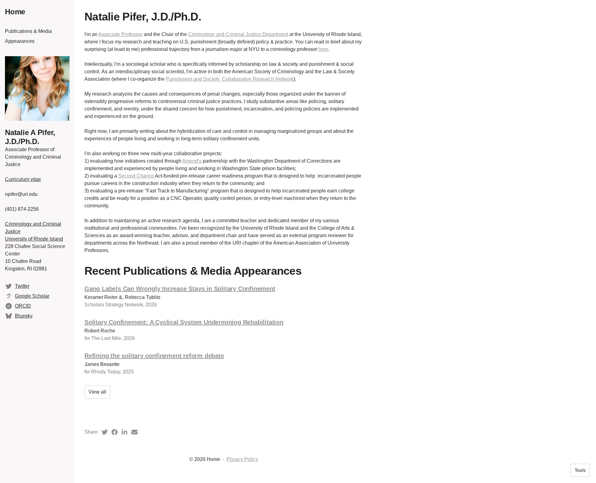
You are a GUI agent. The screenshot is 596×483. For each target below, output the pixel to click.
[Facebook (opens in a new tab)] (114, 432)
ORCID (23, 306)
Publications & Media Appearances (28, 36)
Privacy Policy (242, 459)
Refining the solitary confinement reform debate (154, 355)
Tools (580, 470)
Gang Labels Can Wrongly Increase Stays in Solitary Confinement (179, 288)
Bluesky (24, 315)
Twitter (22, 286)
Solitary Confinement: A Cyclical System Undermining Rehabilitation (183, 322)
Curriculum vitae (23, 179)
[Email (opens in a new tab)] (134, 432)
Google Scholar (32, 296)
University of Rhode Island (34, 239)
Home (15, 11)
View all (97, 392)
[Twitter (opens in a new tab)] (105, 432)
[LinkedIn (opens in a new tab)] (124, 432)
